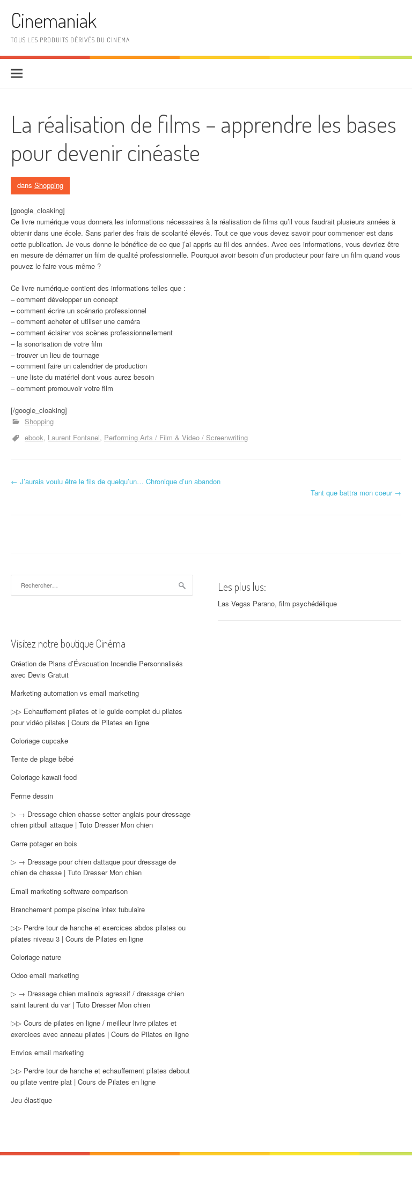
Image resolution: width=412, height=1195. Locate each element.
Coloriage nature (36, 957)
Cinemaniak (54, 20)
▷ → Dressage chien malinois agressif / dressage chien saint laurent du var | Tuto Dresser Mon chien (97, 999)
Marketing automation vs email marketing (75, 693)
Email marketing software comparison (69, 891)
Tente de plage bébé (42, 759)
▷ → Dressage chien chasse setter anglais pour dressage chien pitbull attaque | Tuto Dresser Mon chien (100, 819)
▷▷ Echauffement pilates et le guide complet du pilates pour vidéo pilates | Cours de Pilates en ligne (96, 716)
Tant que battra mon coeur (356, 492)
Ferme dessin (32, 796)
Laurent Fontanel (74, 437)
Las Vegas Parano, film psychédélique (277, 603)
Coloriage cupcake (39, 740)
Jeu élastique (31, 1100)
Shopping (48, 185)
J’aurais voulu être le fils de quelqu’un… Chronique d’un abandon (115, 481)
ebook (34, 437)
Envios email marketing (47, 1052)
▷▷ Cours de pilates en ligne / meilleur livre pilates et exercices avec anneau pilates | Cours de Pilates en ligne (100, 1028)
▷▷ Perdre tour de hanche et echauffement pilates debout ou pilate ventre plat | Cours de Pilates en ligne (100, 1076)
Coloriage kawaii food (44, 777)
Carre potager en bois (44, 843)
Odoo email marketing (45, 975)
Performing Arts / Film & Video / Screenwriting (176, 437)
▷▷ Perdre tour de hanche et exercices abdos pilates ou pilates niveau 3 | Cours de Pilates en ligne (98, 933)
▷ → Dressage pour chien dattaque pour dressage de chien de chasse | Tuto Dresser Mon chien (93, 867)
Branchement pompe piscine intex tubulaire (78, 909)
